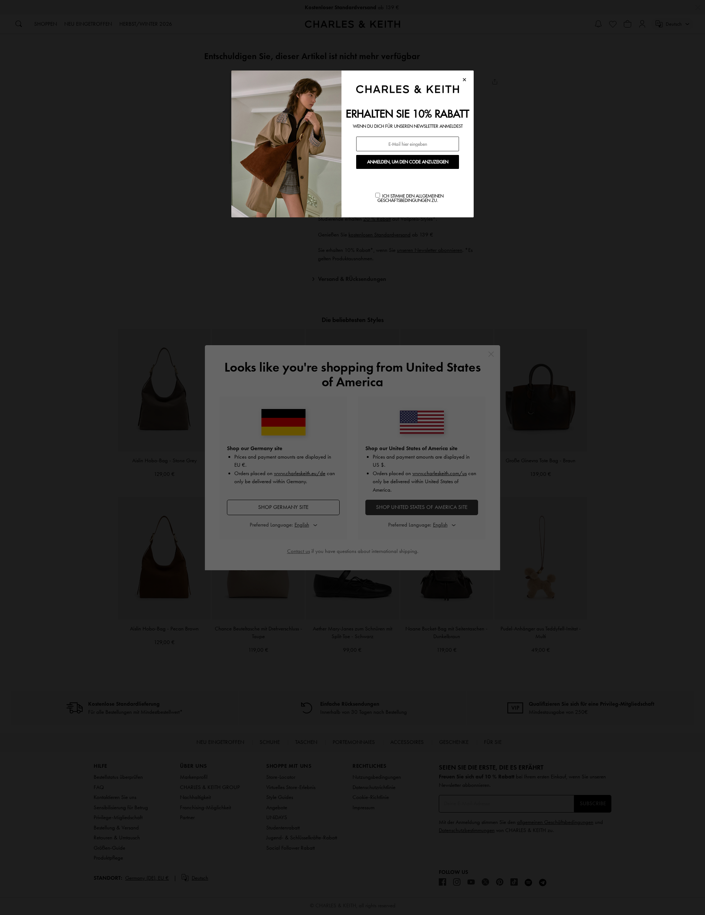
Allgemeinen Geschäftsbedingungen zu (410, 198)
